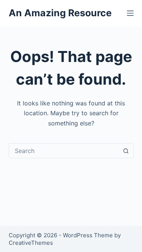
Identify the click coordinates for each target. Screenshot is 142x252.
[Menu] (130, 13)
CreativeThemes (31, 242)
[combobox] (64, 150)
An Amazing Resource (60, 13)
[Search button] (126, 151)
